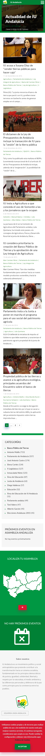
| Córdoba (26, 217)
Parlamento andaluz (15, 501)
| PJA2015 (25, 151)
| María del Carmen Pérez (29, 82)
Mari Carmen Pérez (10, 260)
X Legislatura (12, 469)
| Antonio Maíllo (18, 397)
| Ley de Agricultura (29, 85)
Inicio (7, 26)
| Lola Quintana (19, 331)
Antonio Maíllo (13, 452)
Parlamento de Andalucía (12, 151)
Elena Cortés (12, 465)
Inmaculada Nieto (14, 473)
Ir (22, 607)
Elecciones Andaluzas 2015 (18, 513)
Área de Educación (15, 477)
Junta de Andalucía (15, 481)
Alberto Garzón (13, 509)
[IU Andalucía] (5, 2)
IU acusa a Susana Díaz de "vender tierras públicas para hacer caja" (19, 69)
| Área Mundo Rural (31, 397)
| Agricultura (8, 331)
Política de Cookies (22, 740)
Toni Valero (12, 505)
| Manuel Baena (16, 217)
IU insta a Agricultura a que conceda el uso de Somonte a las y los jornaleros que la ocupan (22, 207)
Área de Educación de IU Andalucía (22, 494)
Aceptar (22, 747)
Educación (11, 490)
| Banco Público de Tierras (31, 220)
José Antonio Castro (16, 461)
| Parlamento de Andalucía (22, 79)
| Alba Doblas (16, 220)
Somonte (6, 217)
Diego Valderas (13, 485)
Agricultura (7, 79)
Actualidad (17, 26)
